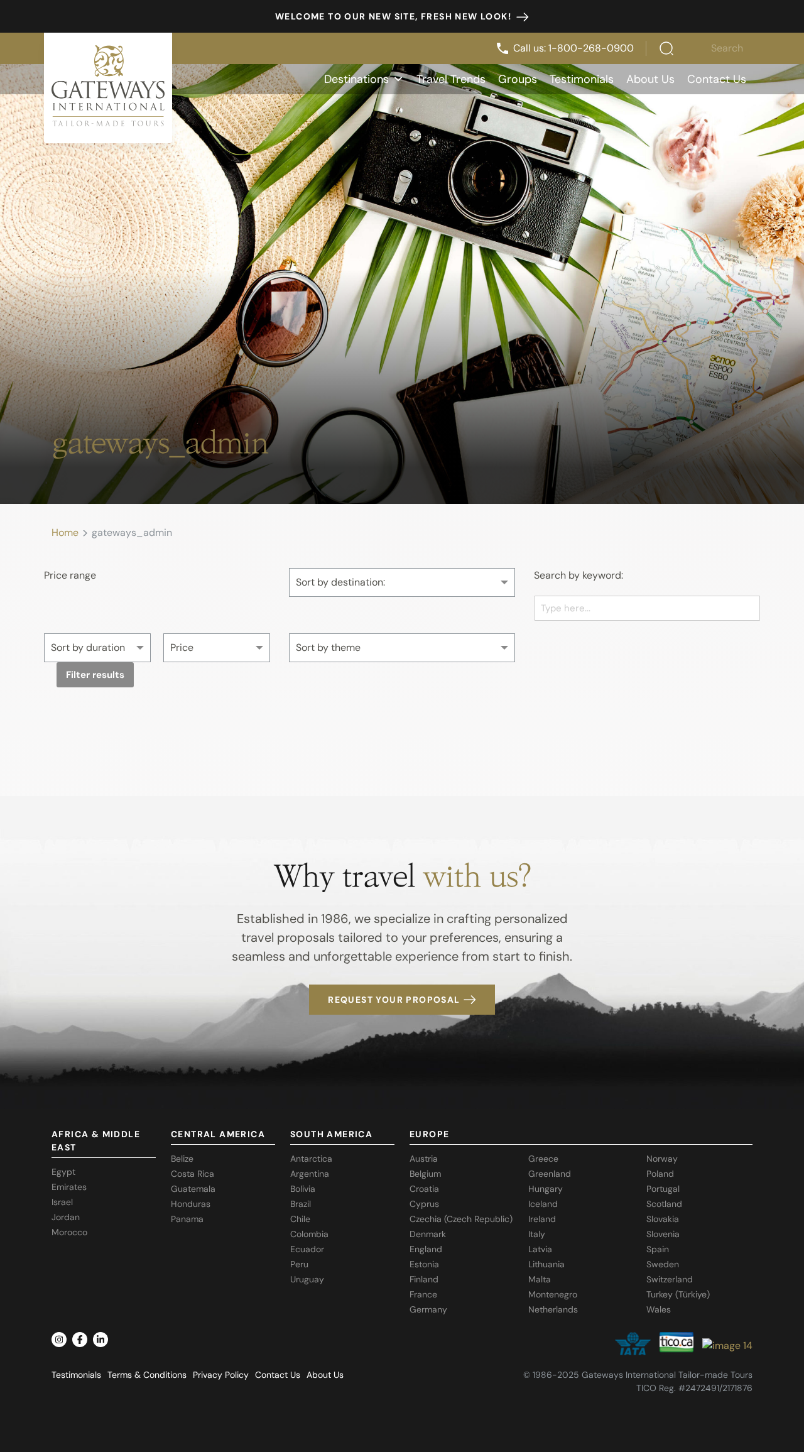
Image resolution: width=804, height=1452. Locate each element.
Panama (187, 1219)
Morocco (69, 1232)
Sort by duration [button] (88, 647)
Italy (536, 1234)
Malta (539, 1279)
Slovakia (662, 1219)
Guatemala (193, 1188)
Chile (300, 1219)
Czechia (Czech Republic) (461, 1219)
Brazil (300, 1203)
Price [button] (181, 647)
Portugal (663, 1188)
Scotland (664, 1203)
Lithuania (546, 1264)
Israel (62, 1202)
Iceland (543, 1203)
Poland (660, 1173)
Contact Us (716, 79)
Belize (182, 1158)
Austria (424, 1158)
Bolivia (302, 1188)
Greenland (549, 1173)
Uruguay (307, 1279)
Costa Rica (192, 1173)
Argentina (309, 1173)
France (423, 1294)
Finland (424, 1279)
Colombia (309, 1234)
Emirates (69, 1187)
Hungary (545, 1188)
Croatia (424, 1188)
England (426, 1249)
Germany (428, 1309)
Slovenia (663, 1234)
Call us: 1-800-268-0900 (573, 48)
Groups (517, 79)
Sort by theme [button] (328, 647)
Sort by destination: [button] (340, 582)
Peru (299, 1264)
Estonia (424, 1264)
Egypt (63, 1171)
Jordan (66, 1217)
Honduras (190, 1203)
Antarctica (311, 1158)
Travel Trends (451, 79)
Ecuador (307, 1249)
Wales (658, 1309)
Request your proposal (394, 999)
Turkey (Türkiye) (678, 1294)
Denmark (428, 1234)
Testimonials (582, 79)
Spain (657, 1249)
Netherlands (553, 1309)
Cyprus (424, 1203)
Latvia (540, 1249)
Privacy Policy (221, 1374)
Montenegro (552, 1294)
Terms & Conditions (147, 1374)
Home (65, 532)
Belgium (425, 1173)
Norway (662, 1158)
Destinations (356, 79)
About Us (650, 79)
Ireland (542, 1219)
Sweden (662, 1264)
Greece (543, 1158)
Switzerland (669, 1279)
